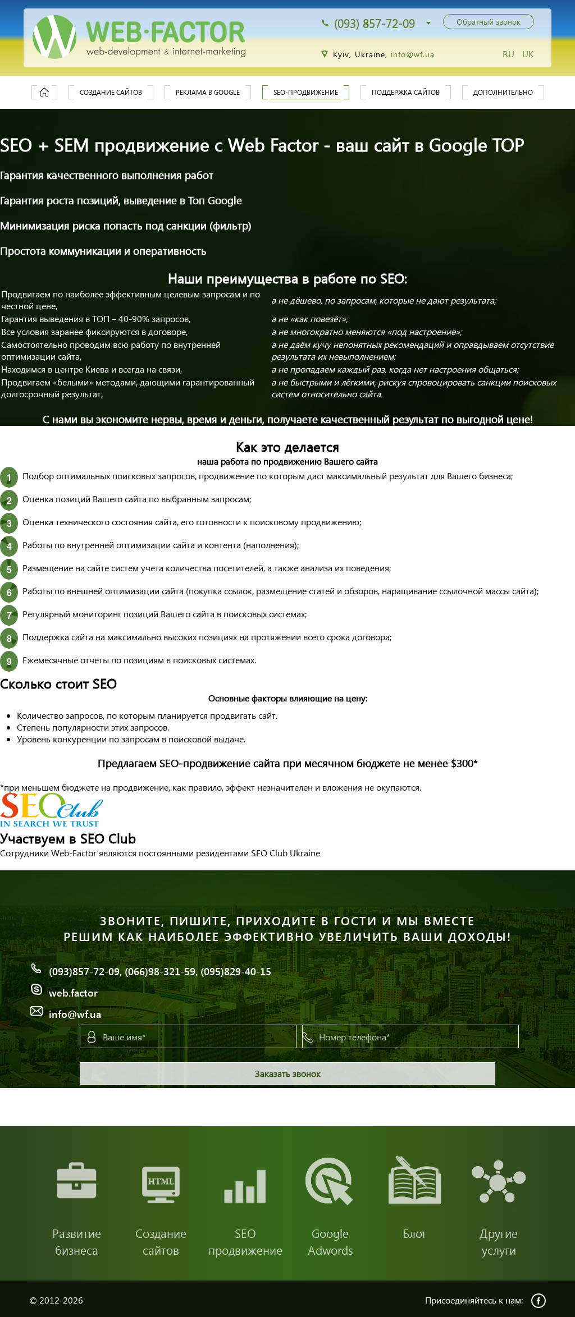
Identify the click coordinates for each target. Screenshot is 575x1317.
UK (527, 53)
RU (510, 53)
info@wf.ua (413, 54)
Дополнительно (503, 92)
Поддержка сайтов (406, 92)
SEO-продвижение (305, 92)
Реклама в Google (208, 92)
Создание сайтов (111, 92)
